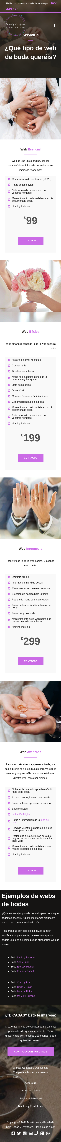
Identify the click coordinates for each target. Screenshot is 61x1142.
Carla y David (24, 987)
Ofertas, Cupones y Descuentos (30, 1067)
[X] (19, 1133)
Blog (15, 1077)
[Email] (31, 1133)
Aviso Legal (30, 1083)
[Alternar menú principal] (54, 25)
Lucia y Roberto (26, 957)
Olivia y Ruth (24, 982)
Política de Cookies (30, 1090)
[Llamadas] (36, 1133)
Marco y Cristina (26, 996)
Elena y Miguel (25, 966)
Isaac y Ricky (24, 991)
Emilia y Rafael (25, 971)
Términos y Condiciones (30, 1106)
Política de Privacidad (31, 1098)
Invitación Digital (21, 814)
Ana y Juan (23, 962)
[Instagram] (25, 1133)
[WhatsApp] (48, 1133)
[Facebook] (13, 1133)
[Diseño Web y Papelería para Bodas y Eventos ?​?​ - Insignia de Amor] (15, 25)
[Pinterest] (42, 1133)
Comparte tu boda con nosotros (30, 1072)
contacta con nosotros (30, 1051)
